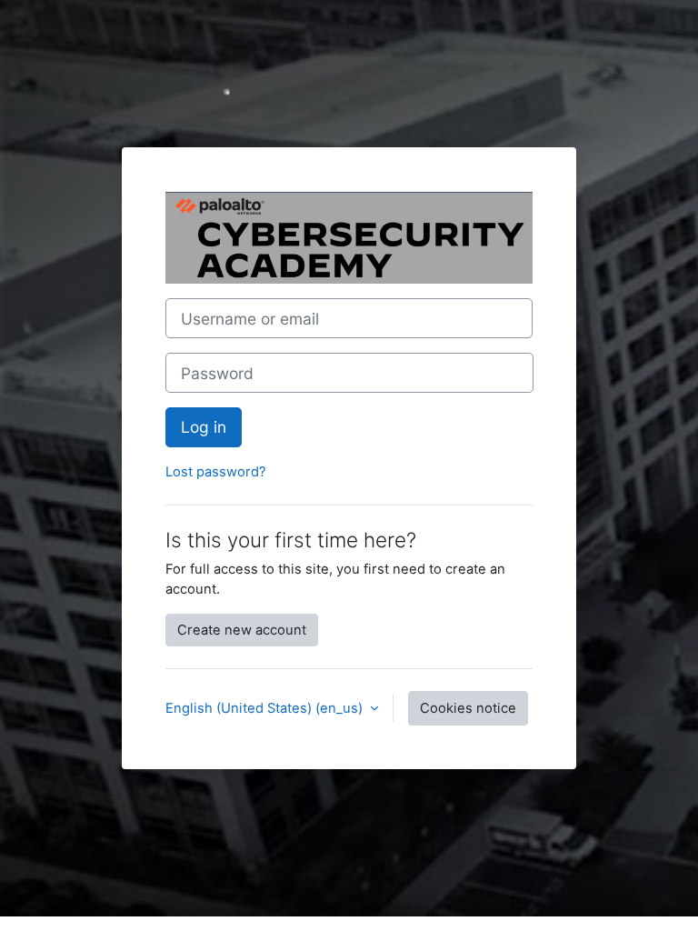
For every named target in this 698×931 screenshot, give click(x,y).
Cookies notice (468, 708)
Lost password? (215, 472)
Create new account (241, 630)
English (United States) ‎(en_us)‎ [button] (265, 708)
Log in (203, 426)
